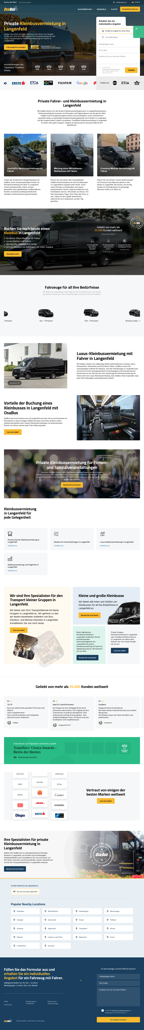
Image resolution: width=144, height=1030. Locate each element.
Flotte (114, 9)
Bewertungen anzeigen (108, 234)
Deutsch (137, 2)
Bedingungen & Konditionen (31, 1002)
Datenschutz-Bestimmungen (111, 69)
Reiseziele (101, 9)
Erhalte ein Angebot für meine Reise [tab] (117, 31)
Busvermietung (85, 9)
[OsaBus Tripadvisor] (138, 32)
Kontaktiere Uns (124, 249)
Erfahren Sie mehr (108, 251)
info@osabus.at (121, 2)
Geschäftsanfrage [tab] (111, 37)
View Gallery (13, 383)
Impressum (8, 1005)
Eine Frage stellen (25, 2)
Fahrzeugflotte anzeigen (92, 252)
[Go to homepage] (11, 8)
